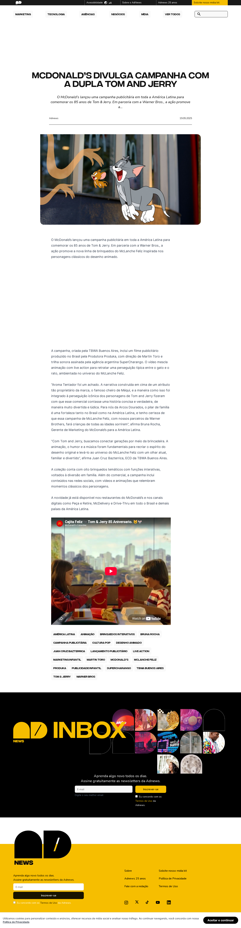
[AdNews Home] (18, 2)
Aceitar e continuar (220, 920)
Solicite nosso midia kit (173, 871)
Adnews (53, 118)
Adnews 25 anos (135, 878)
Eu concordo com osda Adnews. (148, 801)
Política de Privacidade (172, 878)
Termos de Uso (143, 801)
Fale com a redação (136, 886)
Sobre (128, 871)
